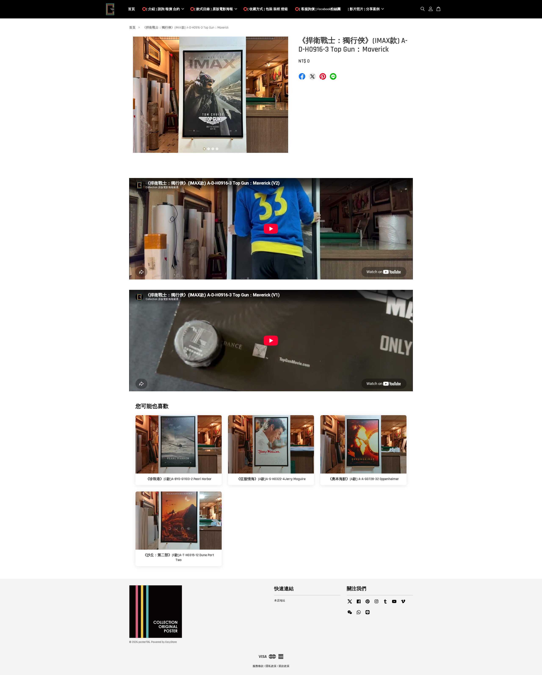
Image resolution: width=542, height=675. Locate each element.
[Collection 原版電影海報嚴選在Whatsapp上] (359, 614)
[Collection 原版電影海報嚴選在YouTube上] (394, 603)
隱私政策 (271, 666)
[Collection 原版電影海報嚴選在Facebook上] (359, 603)
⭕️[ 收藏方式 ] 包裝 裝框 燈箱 (265, 9)
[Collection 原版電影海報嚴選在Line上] (368, 614)
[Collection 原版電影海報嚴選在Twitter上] (350, 603)
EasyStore (171, 642)
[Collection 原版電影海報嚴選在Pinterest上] (368, 603)
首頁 (131, 9)
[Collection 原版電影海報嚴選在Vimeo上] (403, 603)
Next (286, 95)
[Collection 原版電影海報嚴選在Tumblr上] (385, 603)
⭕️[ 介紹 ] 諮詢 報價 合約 (161, 9)
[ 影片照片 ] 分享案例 (364, 9)
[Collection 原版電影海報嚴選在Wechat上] (350, 614)
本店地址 (279, 600)
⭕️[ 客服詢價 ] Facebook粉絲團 (318, 9)
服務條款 (258, 666)
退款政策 (283, 666)
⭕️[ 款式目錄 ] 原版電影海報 (211, 9)
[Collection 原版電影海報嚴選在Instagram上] (376, 603)
